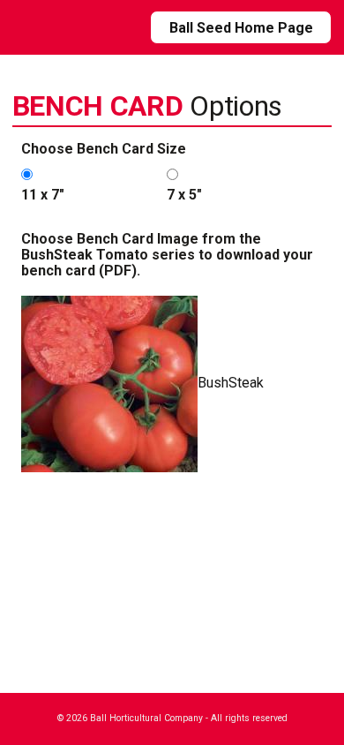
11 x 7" (42, 194)
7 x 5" (184, 194)
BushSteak (231, 382)
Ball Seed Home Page (241, 27)
